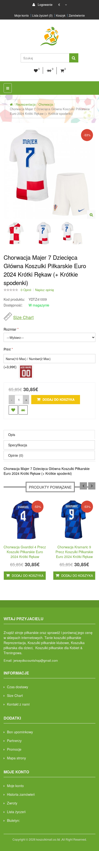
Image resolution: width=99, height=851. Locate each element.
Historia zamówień (21, 794)
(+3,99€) (10, 366)
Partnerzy (14, 740)
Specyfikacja (17, 445)
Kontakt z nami (18, 704)
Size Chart (23, 317)
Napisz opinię (44, 289)
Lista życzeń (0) (42, 15)
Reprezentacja (26, 104)
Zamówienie (77, 15)
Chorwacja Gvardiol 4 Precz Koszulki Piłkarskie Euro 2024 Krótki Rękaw (25, 552)
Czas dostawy (17, 686)
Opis (11, 434)
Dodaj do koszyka (58, 399)
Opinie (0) (15, 455)
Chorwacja (45, 104)
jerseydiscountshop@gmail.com (35, 660)
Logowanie (44, 4)
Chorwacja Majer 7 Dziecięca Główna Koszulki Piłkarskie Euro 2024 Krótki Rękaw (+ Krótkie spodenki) (50, 111)
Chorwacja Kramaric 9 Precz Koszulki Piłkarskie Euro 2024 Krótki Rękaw (74, 552)
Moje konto (21, 15)
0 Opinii (26, 289)
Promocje (14, 749)
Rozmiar (10, 329)
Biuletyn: (13, 820)
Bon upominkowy (20, 731)
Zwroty (12, 803)
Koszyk (60, 15)
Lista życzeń (16, 811)
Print (7, 349)
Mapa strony (16, 758)
